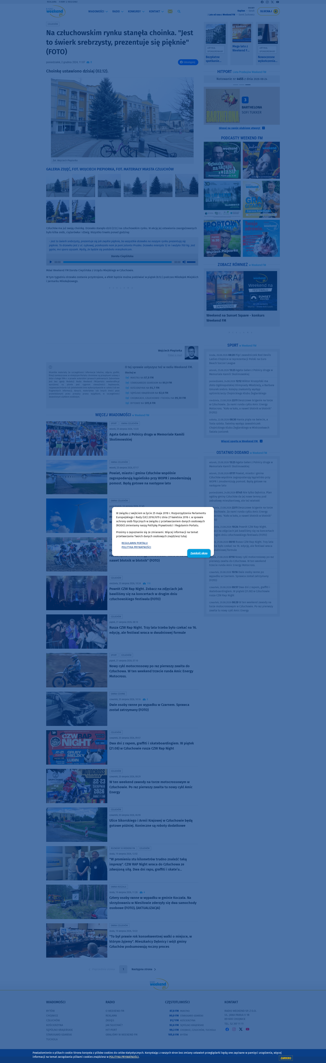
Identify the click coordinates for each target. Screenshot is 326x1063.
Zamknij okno (199, 553)
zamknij (286, 1058)
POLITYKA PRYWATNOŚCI (136, 547)
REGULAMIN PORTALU (135, 543)
